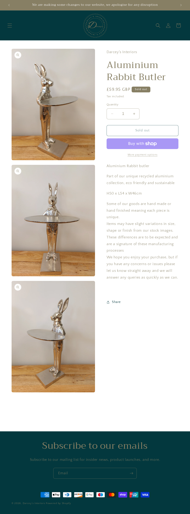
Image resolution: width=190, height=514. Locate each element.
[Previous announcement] (9, 5)
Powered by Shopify (58, 503)
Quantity (112, 104)
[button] (10, 25)
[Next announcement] (181, 5)
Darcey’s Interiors (34, 503)
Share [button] (116, 302)
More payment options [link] (143, 154)
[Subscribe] (131, 473)
